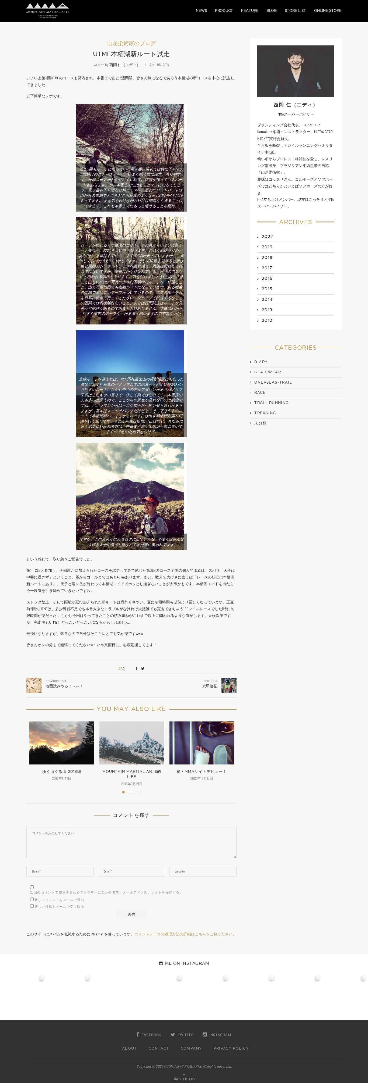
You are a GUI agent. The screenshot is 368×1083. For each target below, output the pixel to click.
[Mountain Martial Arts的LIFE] (131, 742)
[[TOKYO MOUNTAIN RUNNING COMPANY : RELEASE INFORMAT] (115, 997)
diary (261, 362)
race (260, 393)
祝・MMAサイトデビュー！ (201, 771)
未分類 (260, 423)
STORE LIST (295, 10)
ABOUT (129, 1048)
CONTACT (159, 1048)
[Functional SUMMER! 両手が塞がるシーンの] (207, 997)
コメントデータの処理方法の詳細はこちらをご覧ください (183, 934)
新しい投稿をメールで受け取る (59, 907)
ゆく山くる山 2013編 (61, 771)
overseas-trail (273, 382)
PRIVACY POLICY (231, 1048)
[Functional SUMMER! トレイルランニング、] (161, 997)
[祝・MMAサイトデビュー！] (201, 742)
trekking (265, 413)
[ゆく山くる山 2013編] (61, 742)
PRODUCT (224, 10)
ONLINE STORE (328, 10)
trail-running (271, 403)
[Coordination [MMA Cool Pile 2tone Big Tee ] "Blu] (23, 997)
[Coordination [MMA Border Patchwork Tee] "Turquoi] (69, 997)
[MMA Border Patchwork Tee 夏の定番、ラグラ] (299, 997)
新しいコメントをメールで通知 (59, 900)
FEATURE (250, 10)
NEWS (201, 10)
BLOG (272, 10)
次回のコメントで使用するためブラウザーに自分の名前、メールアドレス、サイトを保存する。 (106, 892)
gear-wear (267, 372)
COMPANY (191, 1048)
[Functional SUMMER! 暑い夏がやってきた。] (345, 997)
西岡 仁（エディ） (124, 64)
